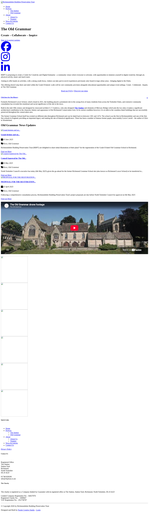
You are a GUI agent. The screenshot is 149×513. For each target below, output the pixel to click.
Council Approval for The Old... (13, 158)
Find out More (6, 152)
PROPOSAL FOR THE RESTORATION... (18, 182)
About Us (13, 17)
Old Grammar (15, 13)
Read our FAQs (67, 91)
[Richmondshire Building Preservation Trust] (18, 2)
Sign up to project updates (10, 40)
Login (38, 510)
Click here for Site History (9, 97)
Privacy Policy (6, 449)
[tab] (74, 97)
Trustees (13, 19)
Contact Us (10, 23)
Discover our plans (81, 91)
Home (8, 7)
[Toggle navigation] (2, 3)
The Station (14, 11)
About (8, 15)
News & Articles (12, 21)
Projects (8, 9)
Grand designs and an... (10, 135)
